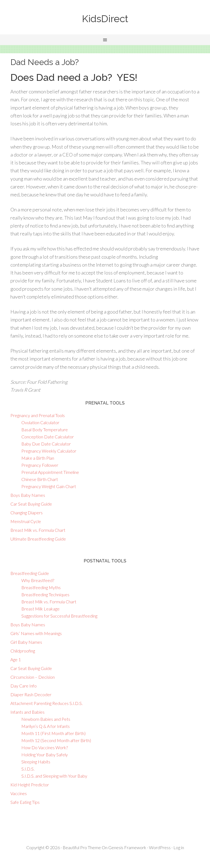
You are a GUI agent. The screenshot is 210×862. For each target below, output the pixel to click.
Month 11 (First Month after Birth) (53, 733)
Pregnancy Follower (39, 465)
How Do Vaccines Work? (44, 747)
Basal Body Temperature (44, 429)
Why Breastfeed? (37, 580)
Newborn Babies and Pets (45, 719)
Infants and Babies (27, 712)
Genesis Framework (127, 847)
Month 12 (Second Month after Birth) (56, 740)
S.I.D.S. (27, 768)
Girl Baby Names (26, 642)
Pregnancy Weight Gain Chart (48, 486)
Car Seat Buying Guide (31, 503)
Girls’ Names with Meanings (36, 633)
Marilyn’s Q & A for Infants (45, 726)
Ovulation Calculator (40, 422)
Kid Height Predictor (29, 784)
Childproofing (22, 650)
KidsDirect (105, 18)
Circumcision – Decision (32, 677)
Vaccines (18, 793)
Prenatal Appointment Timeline (50, 472)
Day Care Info (23, 685)
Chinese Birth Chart (39, 479)
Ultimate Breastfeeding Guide (38, 538)
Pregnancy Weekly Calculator (48, 450)
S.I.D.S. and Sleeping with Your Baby (54, 775)
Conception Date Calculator (47, 436)
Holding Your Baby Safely (44, 754)
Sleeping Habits (35, 761)
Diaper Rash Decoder (30, 694)
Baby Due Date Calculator (46, 443)
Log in (178, 847)
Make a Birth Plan (37, 457)
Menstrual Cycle (25, 521)
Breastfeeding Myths (41, 587)
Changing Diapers (26, 512)
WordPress (160, 847)
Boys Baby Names (27, 495)
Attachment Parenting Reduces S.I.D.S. (46, 703)
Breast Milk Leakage (40, 608)
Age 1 (15, 659)
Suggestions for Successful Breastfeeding (59, 615)
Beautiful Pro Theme (82, 847)
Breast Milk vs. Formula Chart (37, 530)
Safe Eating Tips (25, 802)
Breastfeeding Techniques (45, 594)
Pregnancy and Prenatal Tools (37, 415)
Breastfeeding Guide (29, 573)
